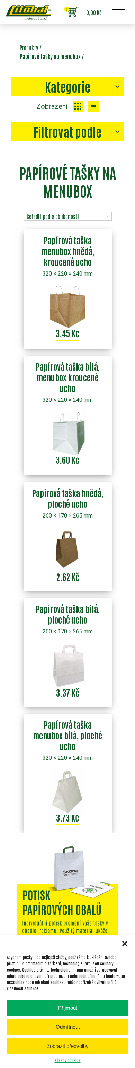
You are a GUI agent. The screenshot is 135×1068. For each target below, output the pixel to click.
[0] (73, 12)
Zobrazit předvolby (68, 1046)
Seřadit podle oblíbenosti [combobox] (53, 216)
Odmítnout (68, 1027)
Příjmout (67, 1008)
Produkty (29, 47)
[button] (124, 943)
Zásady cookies (68, 1060)
